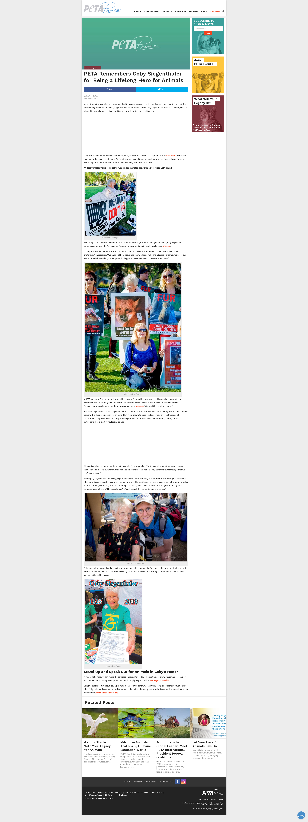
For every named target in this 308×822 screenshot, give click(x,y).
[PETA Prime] (103, 7)
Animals (167, 11)
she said (166, 246)
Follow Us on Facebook (177, 781)
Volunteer (151, 782)
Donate (215, 11)
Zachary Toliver (92, 96)
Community (151, 11)
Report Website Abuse (93, 795)
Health (193, 11)
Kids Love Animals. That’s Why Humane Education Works (135, 746)
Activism (180, 11)
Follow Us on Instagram (183, 781)
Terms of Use (156, 792)
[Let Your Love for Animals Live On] (208, 723)
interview (170, 155)
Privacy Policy (90, 792)
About (127, 782)
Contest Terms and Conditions (110, 792)
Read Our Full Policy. (106, 798)
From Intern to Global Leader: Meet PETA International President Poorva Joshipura (171, 749)
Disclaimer (109, 795)
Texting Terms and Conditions (136, 792)
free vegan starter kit (159, 680)
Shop (204, 11)
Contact (138, 782)
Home (137, 11)
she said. (140, 406)
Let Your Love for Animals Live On (205, 744)
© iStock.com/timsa (216, 810)
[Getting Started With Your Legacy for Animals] (100, 723)
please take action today (107, 692)
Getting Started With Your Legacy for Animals (97, 746)
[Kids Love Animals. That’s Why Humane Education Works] (136, 723)
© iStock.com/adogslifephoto (213, 808)
